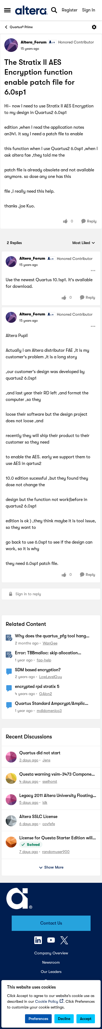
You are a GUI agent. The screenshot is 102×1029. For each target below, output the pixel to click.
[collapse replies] (51, 254)
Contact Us (51, 923)
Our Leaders (51, 971)
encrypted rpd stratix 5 (37, 686)
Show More (53, 867)
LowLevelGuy (50, 677)
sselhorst (49, 781)
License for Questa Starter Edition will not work (55, 838)
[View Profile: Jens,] (11, 757)
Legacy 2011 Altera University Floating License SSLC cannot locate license (56, 796)
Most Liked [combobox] (83, 243)
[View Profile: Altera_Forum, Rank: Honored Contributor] (11, 45)
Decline (64, 1018)
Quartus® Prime (21, 27)
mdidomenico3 (49, 710)
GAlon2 (45, 693)
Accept (85, 1018)
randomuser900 (56, 851)
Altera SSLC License (38, 816)
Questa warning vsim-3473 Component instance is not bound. (57, 774)
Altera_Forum (34, 42)
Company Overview (51, 953)
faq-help (44, 660)
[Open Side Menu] (7, 10)
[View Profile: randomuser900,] (11, 842)
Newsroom (51, 962)
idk (44, 802)
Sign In (88, 10)
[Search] (54, 10)
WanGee (50, 643)
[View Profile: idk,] (11, 799)
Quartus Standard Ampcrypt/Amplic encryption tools (50, 703)
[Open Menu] (94, 27)
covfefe (48, 824)
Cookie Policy (46, 1001)
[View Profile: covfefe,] (11, 820)
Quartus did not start (39, 753)
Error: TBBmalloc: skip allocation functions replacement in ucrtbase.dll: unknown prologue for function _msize (52, 653)
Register (70, 10)
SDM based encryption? (37, 669)
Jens (46, 760)
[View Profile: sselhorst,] (11, 778)
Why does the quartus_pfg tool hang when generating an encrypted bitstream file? (54, 636)
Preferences (38, 1018)
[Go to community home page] (31, 10)
